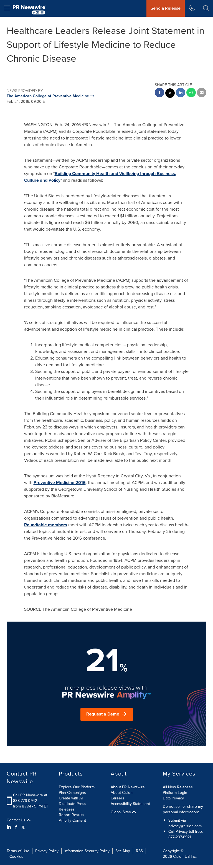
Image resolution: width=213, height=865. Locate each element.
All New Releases (178, 787)
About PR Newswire (128, 787)
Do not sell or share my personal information (183, 809)
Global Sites (121, 812)
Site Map (122, 851)
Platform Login (175, 793)
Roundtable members (45, 525)
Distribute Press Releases (72, 806)
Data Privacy (173, 798)
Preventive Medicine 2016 (60, 482)
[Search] (206, 8)
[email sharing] (201, 93)
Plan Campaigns (72, 793)
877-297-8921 (179, 837)
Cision (178, 856)
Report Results (71, 815)
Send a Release (166, 8)
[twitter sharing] (170, 93)
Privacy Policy (47, 851)
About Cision (122, 793)
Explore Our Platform (77, 787)
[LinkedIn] (9, 827)
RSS (139, 851)
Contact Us (17, 820)
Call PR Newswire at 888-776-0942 (30, 798)
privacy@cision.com (185, 826)
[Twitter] (23, 827)
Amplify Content (72, 820)
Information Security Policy (87, 851)
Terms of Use (18, 851)
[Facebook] (16, 827)
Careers (117, 798)
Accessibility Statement (130, 804)
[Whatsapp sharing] (191, 93)
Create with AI (71, 798)
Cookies (16, 856)
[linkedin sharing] (180, 93)
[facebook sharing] (159, 93)
